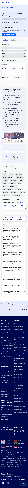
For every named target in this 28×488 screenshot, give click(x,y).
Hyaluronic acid (6, 195)
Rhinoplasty (22, 192)
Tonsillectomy (19, 174)
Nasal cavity (5, 180)
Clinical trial (5, 192)
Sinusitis (4, 183)
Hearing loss (14, 180)
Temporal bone (19, 177)
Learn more (14, 152)
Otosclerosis (12, 183)
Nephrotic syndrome (7, 189)
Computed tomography (8, 177)
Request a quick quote (8, 34)
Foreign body (14, 192)
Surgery (4, 174)
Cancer (10, 174)
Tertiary (4, 186)
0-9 (1, 312)
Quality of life (18, 189)
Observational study (17, 195)
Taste (19, 183)
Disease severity (13, 186)
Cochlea (21, 180)
